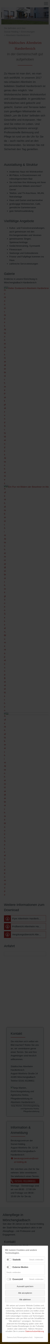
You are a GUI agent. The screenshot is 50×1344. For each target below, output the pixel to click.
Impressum (38, 1337)
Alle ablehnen (25, 1299)
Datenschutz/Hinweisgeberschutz (20, 1337)
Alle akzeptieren (25, 1293)
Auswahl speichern (25, 1286)
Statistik (17, 1260)
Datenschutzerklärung (34, 1331)
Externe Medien (20, 1267)
